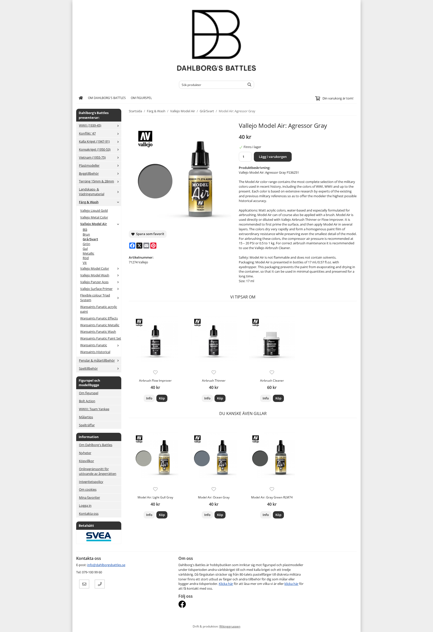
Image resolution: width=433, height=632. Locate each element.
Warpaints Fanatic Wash (98, 331)
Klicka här (226, 583)
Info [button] (149, 398)
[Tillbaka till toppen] (353, 625)
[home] (80, 97)
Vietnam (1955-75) (92, 157)
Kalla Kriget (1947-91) (94, 141)
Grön (86, 244)
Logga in (85, 505)
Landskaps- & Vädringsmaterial (91, 191)
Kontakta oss (88, 513)
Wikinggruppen (229, 626)
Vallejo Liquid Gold (94, 210)
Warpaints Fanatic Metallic (99, 325)
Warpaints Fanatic (93, 345)
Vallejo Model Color (94, 268)
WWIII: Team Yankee (94, 409)
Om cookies (87, 489)
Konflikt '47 (87, 133)
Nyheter (85, 453)
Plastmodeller (89, 165)
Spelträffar (87, 425)
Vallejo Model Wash (94, 275)
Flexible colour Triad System (95, 297)
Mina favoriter (89, 497)
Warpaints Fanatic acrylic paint (98, 309)
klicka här (291, 583)
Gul (85, 248)
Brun (86, 234)
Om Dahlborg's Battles (107, 98)
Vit (85, 262)
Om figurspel (141, 98)
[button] (161, 398)
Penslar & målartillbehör (97, 360)
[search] (248, 84)
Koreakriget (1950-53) (95, 149)
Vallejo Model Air (93, 224)
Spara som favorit (149, 234)
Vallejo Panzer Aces (94, 282)
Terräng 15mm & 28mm (96, 181)
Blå (85, 229)
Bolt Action (87, 401)
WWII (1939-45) (90, 125)
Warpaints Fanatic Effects (99, 318)
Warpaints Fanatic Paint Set (100, 338)
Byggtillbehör (89, 173)
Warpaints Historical (95, 352)
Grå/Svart (90, 239)
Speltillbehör (88, 368)
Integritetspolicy (91, 481)
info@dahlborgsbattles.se (106, 565)
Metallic (88, 253)
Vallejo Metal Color (94, 217)
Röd (86, 258)
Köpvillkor (86, 461)
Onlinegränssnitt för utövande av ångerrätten (97, 471)
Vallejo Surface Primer (96, 288)
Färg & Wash (88, 202)
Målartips (86, 417)
